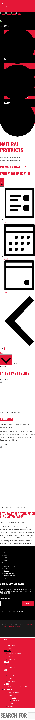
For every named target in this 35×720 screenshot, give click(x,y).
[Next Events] (4, 348)
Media (5, 560)
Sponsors (6, 571)
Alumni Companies (9, 573)
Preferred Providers (9, 575)
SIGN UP (28, 603)
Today (2, 353)
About (5, 555)
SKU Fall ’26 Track (9, 566)
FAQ (5, 578)
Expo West (6, 418)
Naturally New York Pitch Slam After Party (17, 515)
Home (5, 553)
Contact (6, 562)
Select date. (16, 364)
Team (5, 557)
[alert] (17, 157)
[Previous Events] (19, 346)
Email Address (5, 598)
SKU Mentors (7, 568)
